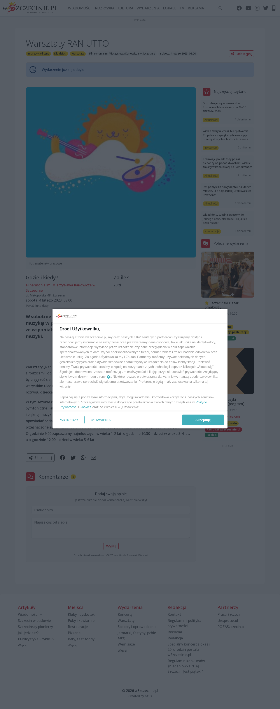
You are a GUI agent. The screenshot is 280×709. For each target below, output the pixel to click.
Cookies (85, 407)
